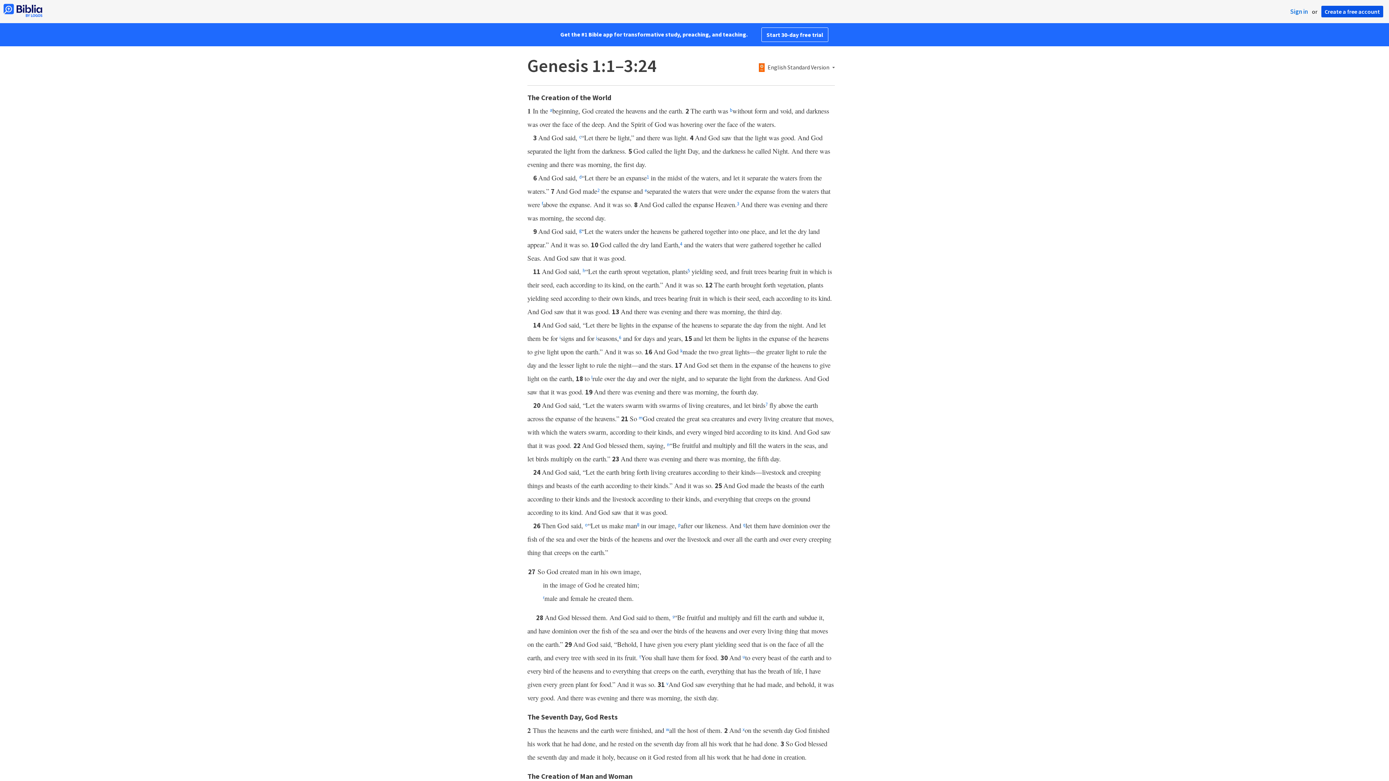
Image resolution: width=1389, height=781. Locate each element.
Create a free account (1352, 11)
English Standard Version (798, 67)
